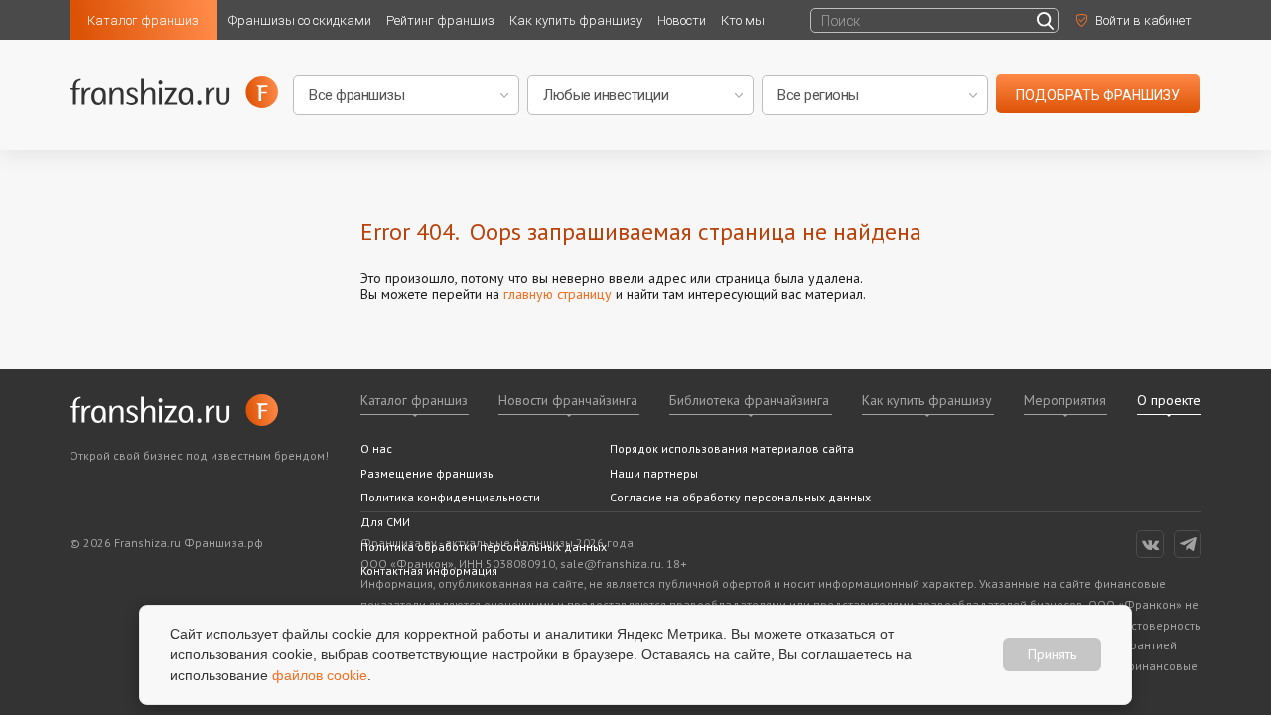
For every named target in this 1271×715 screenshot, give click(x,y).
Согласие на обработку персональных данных (740, 497)
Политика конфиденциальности (450, 497)
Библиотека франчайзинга (749, 400)
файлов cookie (319, 675)
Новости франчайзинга (567, 400)
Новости (681, 20)
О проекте (1168, 400)
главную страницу (557, 294)
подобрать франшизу (1098, 95)
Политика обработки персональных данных (483, 546)
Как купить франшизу (575, 20)
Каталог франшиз (143, 20)
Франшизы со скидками (299, 20)
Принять (1052, 654)
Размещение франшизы (427, 473)
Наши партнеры (654, 473)
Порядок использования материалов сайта (732, 448)
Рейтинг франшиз (440, 20)
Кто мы (743, 20)
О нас (376, 448)
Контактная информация (428, 570)
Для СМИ (385, 521)
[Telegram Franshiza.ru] (1187, 544)
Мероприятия (1065, 400)
